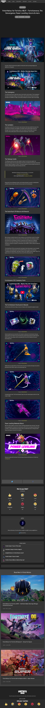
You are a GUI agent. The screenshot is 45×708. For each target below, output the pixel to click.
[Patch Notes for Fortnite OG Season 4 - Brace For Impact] (22, 626)
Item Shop (25, 1)
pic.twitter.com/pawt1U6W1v (22, 174)
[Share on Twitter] (12, 481)
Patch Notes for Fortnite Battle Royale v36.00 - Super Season (19, 678)
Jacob (17, 16)
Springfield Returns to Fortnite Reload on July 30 (14, 552)
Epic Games (24, 122)
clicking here (7, 458)
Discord (34, 1)
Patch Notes (22, 7)
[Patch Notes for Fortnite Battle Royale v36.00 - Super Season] (22, 663)
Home (9, 1)
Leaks (13, 1)
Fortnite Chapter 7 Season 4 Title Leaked (13, 546)
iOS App (29, 1)
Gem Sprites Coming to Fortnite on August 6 (13, 549)
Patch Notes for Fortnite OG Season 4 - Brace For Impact (17, 642)
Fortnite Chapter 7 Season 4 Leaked (12, 556)
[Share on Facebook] (33, 481)
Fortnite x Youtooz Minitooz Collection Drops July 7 (15, 559)
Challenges (18, 1)
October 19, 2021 (28, 176)
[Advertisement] (22, 29)
